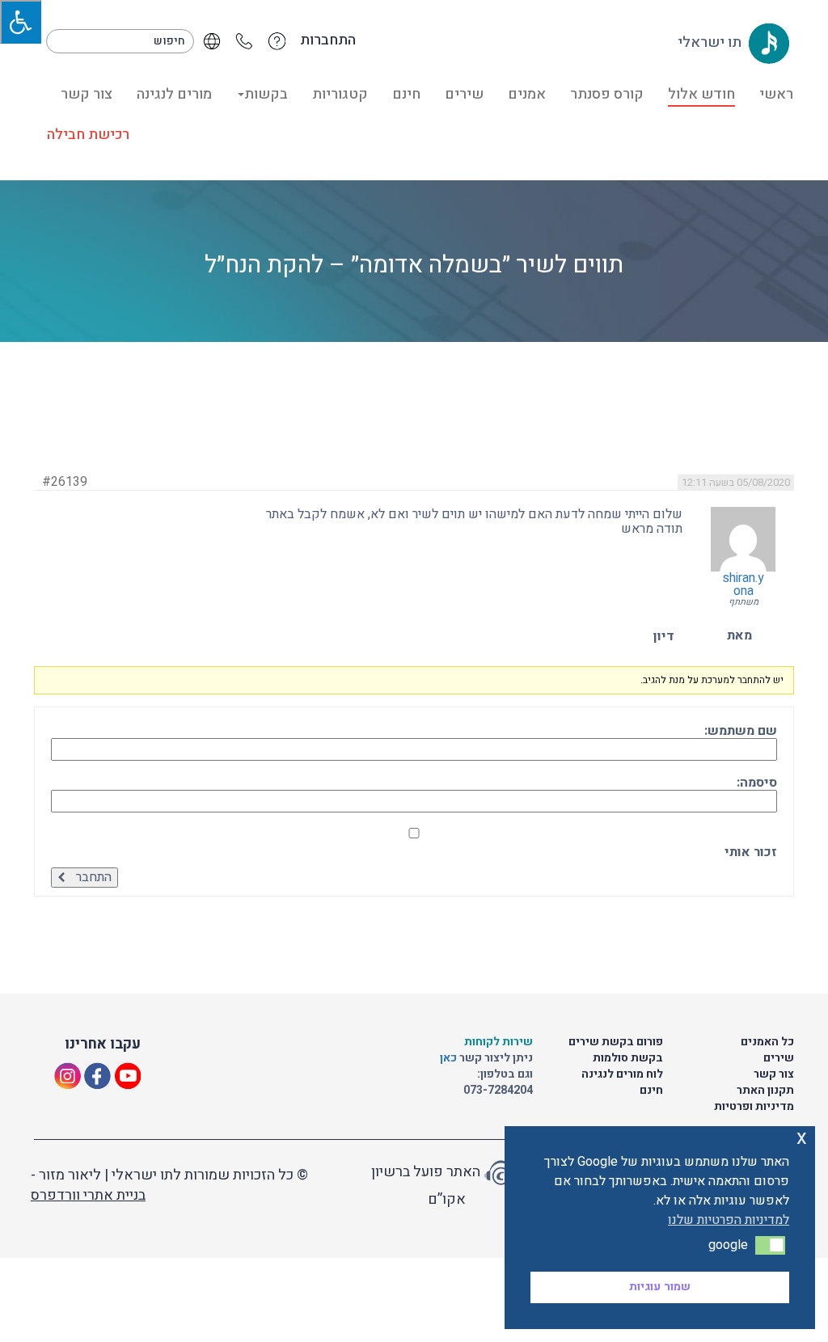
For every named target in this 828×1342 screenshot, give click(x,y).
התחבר (94, 877)
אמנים (527, 94)
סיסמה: (757, 782)
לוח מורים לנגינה (622, 1074)
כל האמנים (767, 1041)
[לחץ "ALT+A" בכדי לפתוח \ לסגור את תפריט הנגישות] (20, 22)
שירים (464, 94)
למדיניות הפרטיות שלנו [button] (728, 1220)
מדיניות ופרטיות (754, 1106)
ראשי (776, 94)
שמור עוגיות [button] (660, 1286)
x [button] (801, 1138)
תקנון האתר (765, 1090)
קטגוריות (340, 94)
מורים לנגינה (174, 94)
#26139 (64, 482)
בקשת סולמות (628, 1057)
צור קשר (86, 94)
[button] (770, 1245)
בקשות (266, 94)
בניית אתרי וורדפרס (88, 1195)
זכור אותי (750, 852)
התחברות (328, 40)
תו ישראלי (711, 42)
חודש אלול (701, 94)
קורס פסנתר (607, 94)
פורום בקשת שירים (615, 1041)
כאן (449, 1057)
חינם (406, 94)
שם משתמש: (740, 731)
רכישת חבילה (88, 135)
